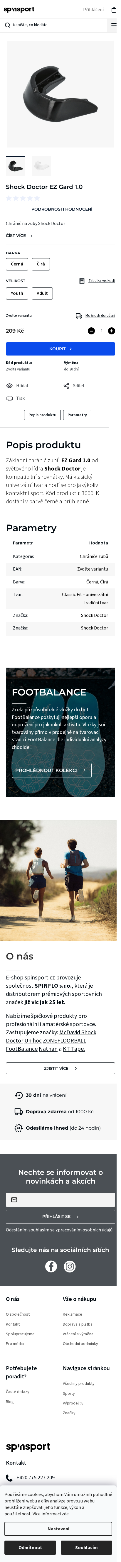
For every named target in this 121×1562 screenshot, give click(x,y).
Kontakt (13, 1324)
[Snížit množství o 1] (91, 330)
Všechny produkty (79, 1384)
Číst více (16, 235)
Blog (10, 1402)
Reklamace (72, 1314)
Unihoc (33, 1041)
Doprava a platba (78, 1324)
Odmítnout (30, 1547)
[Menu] (114, 25)
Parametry (77, 415)
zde (65, 1514)
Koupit (57, 348)
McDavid (70, 1032)
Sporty (69, 1394)
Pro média (15, 1344)
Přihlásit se (56, 1216)
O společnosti (18, 1314)
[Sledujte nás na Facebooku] (51, 1266)
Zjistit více (56, 1068)
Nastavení (58, 1529)
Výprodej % (73, 1403)
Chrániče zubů (94, 556)
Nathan (48, 1049)
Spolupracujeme (20, 1334)
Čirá (104, 582)
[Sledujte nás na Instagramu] (70, 1266)
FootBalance (22, 1049)
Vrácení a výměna (78, 1334)
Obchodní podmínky (80, 1344)
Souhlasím (86, 1547)
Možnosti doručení (100, 315)
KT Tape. (74, 1049)
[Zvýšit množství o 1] (111, 330)
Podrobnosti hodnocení (61, 209)
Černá (92, 582)
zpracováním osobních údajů (84, 1230)
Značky (69, 1413)
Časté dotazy (17, 1392)
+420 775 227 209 (35, 1477)
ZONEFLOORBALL (64, 1041)
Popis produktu (42, 415)
